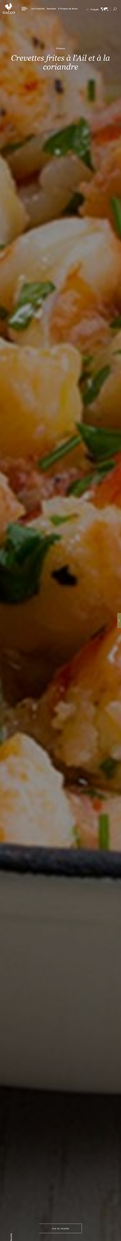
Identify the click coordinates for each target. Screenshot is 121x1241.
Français (94, 9)
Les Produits (38, 8)
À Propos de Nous (68, 8)
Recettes (51, 8)
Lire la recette (60, 1228)
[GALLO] (9, 9)
